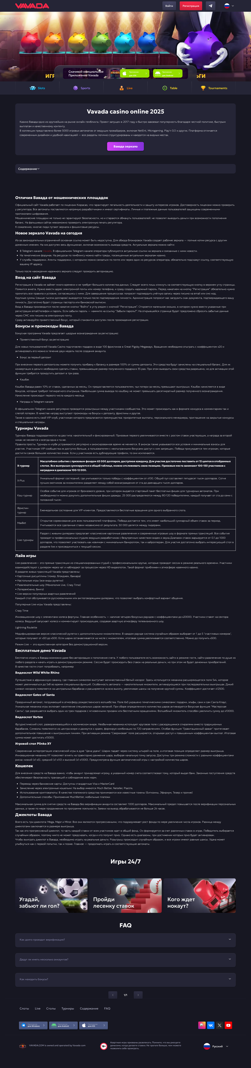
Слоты (24, 1008)
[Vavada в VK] (210, 1025)
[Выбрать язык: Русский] (229, 5)
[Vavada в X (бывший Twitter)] (219, 1025)
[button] (246, 47)
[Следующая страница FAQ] (138, 995)
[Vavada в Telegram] (210, 5)
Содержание (89, 1008)
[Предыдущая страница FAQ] (112, 995)
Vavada (47, 251)
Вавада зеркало (126, 146)
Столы (51, 1008)
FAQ (107, 1008)
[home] (32, 5)
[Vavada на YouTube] (228, 1025)
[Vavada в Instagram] (202, 1025)
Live (37, 1008)
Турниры (68, 1008)
